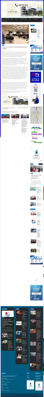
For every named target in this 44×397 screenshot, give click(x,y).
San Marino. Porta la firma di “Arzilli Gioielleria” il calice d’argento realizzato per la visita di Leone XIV (39, 346)
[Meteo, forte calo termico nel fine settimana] (5, 114)
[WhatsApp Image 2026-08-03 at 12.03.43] (36, 55)
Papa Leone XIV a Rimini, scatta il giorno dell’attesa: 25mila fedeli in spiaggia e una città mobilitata (24, 358)
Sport (32, 173)
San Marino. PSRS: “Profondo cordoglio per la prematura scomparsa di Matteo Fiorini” (8, 323)
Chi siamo (28, 375)
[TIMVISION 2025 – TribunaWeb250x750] (35, 72)
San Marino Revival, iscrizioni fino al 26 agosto (39, 204)
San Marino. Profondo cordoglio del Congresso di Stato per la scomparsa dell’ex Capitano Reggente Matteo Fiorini (10, 344)
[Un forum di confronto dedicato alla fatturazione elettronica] (33, 215)
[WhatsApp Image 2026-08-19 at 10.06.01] (36, 45)
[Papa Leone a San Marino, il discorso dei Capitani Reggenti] (33, 366)
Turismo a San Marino (38, 378)
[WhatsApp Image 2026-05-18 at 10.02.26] (36, 125)
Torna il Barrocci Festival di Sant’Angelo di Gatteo (24, 349)
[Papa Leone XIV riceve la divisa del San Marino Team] (36, 169)
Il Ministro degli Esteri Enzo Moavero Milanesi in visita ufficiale (15, 122)
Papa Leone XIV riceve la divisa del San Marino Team (36, 177)
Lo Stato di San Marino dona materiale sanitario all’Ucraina (8, 108)
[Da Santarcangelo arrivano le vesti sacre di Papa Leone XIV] (19, 342)
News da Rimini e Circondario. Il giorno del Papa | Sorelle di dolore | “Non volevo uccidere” (24, 325)
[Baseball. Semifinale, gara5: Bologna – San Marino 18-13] (33, 199)
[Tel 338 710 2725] (24, 3)
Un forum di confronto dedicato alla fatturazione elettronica (39, 214)
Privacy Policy (28, 379)
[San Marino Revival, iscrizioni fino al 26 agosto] (33, 204)
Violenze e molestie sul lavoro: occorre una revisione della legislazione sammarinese (39, 243)
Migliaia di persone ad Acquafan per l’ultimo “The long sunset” (24, 334)
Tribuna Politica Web (9, 50)
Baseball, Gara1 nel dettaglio (38, 250)
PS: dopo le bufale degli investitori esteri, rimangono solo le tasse (39, 222)
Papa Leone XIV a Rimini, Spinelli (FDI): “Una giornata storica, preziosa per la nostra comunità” (24, 315)
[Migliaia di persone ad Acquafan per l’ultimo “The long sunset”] (19, 334)
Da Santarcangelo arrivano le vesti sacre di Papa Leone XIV (24, 341)
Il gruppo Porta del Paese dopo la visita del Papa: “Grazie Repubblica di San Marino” (39, 314)
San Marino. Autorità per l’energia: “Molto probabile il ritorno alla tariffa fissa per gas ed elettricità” (39, 233)
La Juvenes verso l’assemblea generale (22, 107)
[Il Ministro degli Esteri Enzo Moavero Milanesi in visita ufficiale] (15, 114)
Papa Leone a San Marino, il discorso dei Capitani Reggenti (39, 366)
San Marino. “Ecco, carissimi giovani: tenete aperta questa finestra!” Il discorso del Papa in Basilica (39, 323)
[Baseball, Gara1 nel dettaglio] (33, 251)
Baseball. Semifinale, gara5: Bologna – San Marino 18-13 (39, 198)
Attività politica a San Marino (39, 380)
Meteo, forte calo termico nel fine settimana (5, 121)
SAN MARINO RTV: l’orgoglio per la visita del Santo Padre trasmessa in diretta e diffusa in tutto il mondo (39, 357)
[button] (18, 19)
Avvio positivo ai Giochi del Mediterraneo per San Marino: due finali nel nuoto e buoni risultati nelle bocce (39, 33)
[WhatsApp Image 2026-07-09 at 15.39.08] (36, 147)
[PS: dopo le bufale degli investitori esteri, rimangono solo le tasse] (33, 223)
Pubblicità (28, 377)
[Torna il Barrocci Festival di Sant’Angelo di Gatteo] (19, 350)
